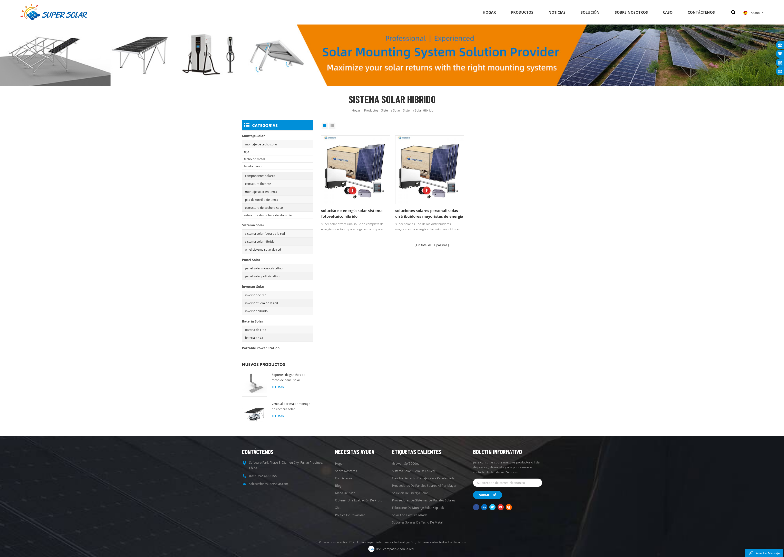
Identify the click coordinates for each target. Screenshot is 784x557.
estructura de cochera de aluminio (268, 215)
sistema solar (390, 110)
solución (590, 12)
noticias (557, 12)
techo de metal (254, 159)
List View (332, 126)
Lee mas (278, 387)
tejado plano (253, 166)
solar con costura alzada (409, 515)
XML (338, 508)
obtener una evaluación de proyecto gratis (359, 500)
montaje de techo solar (261, 144)
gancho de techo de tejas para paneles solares (425, 478)
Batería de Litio (255, 330)
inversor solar (253, 286)
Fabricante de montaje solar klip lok (418, 508)
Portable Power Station (261, 348)
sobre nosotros (631, 12)
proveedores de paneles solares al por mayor (424, 485)
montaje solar (253, 136)
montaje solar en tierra (261, 192)
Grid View (325, 126)
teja (246, 152)
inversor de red (255, 295)
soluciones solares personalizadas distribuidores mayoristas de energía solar (429, 213)
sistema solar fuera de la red (265, 233)
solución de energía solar (410, 493)
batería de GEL (255, 338)
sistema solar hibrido (260, 241)
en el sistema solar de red (263, 249)
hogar (489, 12)
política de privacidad (350, 515)
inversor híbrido (256, 311)
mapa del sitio (345, 493)
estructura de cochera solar (264, 207)
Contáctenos (701, 12)
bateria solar (252, 321)
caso (668, 12)
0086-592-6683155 (263, 476)
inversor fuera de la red (261, 303)
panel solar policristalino (262, 276)
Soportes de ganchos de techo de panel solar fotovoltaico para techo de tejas (290, 378)
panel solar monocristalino (264, 268)
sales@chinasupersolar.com (268, 484)
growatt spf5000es (405, 463)
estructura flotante (258, 184)
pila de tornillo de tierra (261, 200)
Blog (338, 485)
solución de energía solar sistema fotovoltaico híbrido (352, 213)
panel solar (251, 260)
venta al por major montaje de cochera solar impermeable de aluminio (291, 407)
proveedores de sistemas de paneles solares (423, 500)
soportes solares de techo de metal (417, 522)
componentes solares (260, 176)
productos (522, 12)
